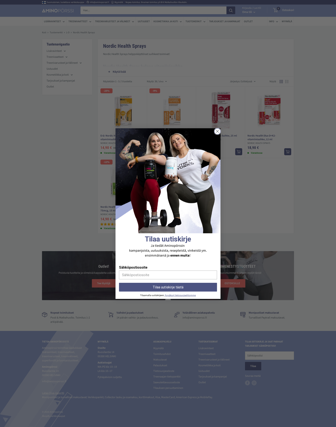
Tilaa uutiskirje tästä (168, 287)
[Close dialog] (217, 131)
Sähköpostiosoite (133, 267)
